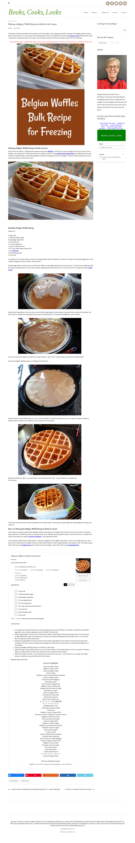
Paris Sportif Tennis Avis (51, 695)
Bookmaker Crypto (50, 690)
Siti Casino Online (51, 747)
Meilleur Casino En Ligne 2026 (51, 712)
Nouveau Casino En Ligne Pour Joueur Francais (50, 714)
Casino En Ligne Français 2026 (51, 741)
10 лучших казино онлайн (51, 708)
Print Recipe (83, 576)
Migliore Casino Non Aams (51, 717)
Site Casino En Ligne (50, 730)
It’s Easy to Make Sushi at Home (78, 789)
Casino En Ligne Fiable (50, 666)
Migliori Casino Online (50, 669)
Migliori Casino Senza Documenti (50, 725)
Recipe (15, 21)
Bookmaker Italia (51, 682)
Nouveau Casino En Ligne (50, 745)
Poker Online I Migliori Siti (51, 684)
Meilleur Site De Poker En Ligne (50, 688)
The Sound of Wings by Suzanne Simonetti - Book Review (35, 789)
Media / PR (105, 12)
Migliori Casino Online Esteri (50, 686)
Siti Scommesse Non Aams (51, 719)
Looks (123, 12)
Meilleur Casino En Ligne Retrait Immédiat (50, 675)
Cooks (114, 12)
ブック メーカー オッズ (50, 703)
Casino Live (51, 710)
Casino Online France (51, 751)
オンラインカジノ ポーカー (50, 754)
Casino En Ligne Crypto (51, 671)
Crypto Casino (51, 732)
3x (73, 585)
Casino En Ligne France (51, 677)
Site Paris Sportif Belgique (51, 679)
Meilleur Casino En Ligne (50, 723)
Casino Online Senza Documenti (50, 734)
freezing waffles (13, 780)
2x (69, 585)
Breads (10, 21)
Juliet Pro (72, 828)
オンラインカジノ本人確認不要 (51, 701)
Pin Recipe (83, 580)
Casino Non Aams (51, 749)
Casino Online (50, 673)
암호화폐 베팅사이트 (50, 706)
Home (86, 12)
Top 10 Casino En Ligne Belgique (51, 738)
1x (65, 585)
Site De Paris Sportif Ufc (50, 699)
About (94, 12)
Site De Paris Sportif (51, 697)
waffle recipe (25, 780)
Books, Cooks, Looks (34, 12)
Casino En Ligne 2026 (50, 721)
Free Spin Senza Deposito (50, 736)
